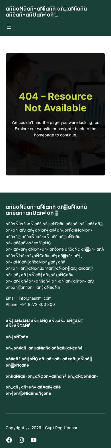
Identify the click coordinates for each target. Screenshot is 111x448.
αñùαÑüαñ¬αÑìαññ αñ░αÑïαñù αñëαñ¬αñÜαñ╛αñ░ (46, 11)
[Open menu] (9, 26)
